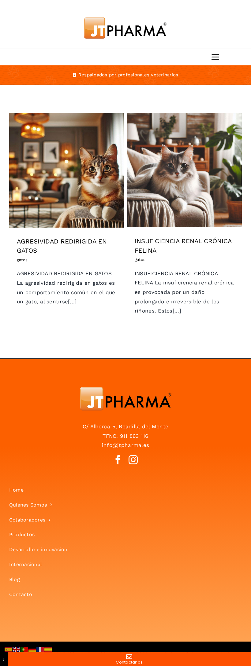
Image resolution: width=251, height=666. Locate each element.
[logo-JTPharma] (125, 389)
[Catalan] (48, 649)
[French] (40, 649)
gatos (66, 180)
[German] (32, 649)
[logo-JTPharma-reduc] (125, 12)
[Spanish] (9, 649)
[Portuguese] (24, 649)
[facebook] (117, 459)
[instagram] (133, 459)
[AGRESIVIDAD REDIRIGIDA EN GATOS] (66, 170)
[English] (17, 649)
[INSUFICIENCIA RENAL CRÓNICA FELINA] (184, 170)
